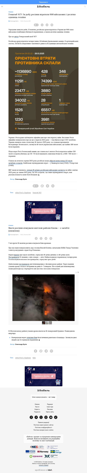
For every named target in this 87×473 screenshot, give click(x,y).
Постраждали (13, 257)
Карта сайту (50, 412)
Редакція (50, 404)
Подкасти (37, 412)
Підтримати (43, 2)
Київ (34, 358)
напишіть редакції (43, 465)
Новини (37, 404)
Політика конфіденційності (43, 427)
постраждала (24, 264)
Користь (37, 409)
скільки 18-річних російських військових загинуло (46, 170)
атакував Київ (32, 337)
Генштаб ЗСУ (37, 192)
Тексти (37, 407)
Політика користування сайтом (43, 425)
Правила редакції (43, 422)
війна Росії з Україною (23, 192)
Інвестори (50, 407)
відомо (16, 255)
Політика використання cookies (43, 430)
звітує (16, 36)
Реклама (50, 409)
